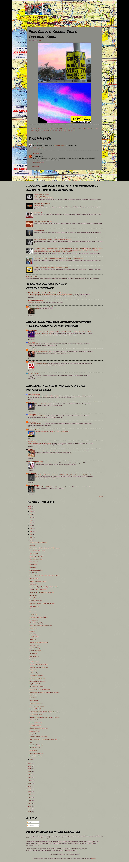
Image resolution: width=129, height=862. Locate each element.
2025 (29, 509)
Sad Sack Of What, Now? (36, 556)
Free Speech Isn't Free (71, 129)
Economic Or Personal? (36, 756)
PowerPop (31, 402)
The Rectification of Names (35, 461)
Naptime (37, 308)
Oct (31, 517)
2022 (29, 769)
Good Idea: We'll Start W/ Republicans (40, 689)
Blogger (93, 858)
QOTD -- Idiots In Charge (34, 423)
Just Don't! (32, 545)
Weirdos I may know (33, 343)
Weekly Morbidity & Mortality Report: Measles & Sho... (44, 587)
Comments (31, 825)
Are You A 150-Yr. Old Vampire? (38, 589)
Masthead (42, 16)
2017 (29, 783)
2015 (29, 789)
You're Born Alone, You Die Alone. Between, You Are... (44, 717)
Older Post (98, 174)
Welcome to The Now (34, 430)
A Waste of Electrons (38, 129)
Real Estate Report (34, 731)
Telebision (77, 16)
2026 (29, 506)
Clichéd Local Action (35, 650)
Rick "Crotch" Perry (31, 276)
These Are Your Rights (61, 131)
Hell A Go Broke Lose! (36, 720)
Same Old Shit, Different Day (37, 550)
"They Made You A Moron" (37, 686)
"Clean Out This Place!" (36, 703)
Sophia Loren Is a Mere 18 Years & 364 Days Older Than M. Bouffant (52, 239)
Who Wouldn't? (34, 573)
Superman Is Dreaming (36, 723)
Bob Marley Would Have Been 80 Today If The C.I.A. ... (44, 711)
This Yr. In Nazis (34, 645)
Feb (31, 540)
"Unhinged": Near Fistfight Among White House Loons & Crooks (51, 267)
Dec (31, 511)
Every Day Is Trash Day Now (37, 678)
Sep (31, 520)
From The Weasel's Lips (36, 559)
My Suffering (39, 131)
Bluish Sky (32, 631)
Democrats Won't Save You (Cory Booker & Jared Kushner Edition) (51, 431)
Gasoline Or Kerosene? (36, 600)
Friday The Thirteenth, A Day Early (39, 667)
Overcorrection (33, 564)
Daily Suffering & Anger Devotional (39, 664)
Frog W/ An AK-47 (35, 684)
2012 (29, 797)
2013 (29, 794)
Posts (30, 822)
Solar (31, 742)
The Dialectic (51, 131)
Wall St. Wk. (33, 670)
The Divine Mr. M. (33, 374)
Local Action (32, 131)
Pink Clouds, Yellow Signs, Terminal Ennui (41, 625)
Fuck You (79, 129)
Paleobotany (33, 634)
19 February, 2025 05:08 (39, 148)
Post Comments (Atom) (40, 178)
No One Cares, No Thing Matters (38, 542)
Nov (31, 514)
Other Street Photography (36, 745)
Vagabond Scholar (33, 350)
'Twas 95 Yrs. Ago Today (36, 623)
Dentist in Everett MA (59, 145)
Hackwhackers (32, 422)
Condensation (33, 612)
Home (31, 16)
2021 (29, 772)
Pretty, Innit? (33, 567)
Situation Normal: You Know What (39, 642)
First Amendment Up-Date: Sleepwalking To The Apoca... (45, 548)
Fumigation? (33, 734)
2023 (29, 766)
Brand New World (34, 637)
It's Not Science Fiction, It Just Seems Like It (46, 451)
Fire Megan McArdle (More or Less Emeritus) (41, 307)
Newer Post (31, 174)
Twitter (65, 16)
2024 (29, 763)
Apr (31, 534)
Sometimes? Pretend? (35, 709)
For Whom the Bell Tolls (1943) (43, 487)
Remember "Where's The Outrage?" (39, 736)
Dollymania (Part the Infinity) (42, 404)
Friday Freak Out (34, 606)
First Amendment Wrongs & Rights (39, 728)
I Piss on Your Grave (88, 129)
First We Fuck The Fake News (38, 681)
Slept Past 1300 (34, 700)
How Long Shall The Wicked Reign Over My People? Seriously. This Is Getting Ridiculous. (43, 196)
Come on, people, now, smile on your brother (46, 463)
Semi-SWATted (34, 553)
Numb (45, 131)
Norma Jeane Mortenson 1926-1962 (43, 221)
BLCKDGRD (32, 473)
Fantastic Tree (33, 698)
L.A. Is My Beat (32, 362)
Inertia (96, 129)
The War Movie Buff (34, 485)
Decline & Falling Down (36, 570)
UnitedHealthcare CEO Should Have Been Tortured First (44, 576)
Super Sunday (33, 695)
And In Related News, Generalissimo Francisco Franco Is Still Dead (44, 396)
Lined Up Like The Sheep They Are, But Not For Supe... (44, 692)
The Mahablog (32, 442)
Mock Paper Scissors (34, 394)
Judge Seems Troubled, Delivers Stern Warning (42, 603)
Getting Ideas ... (34, 628)
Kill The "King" (34, 614)
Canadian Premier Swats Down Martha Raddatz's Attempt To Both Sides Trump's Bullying (50, 294)
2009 (29, 806)
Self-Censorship (34, 673)
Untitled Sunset (34, 620)
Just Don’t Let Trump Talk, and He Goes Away (39, 443)
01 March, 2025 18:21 (38, 162)
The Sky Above (33, 653)
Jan (31, 759)
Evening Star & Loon (35, 747)
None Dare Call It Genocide (37, 706)
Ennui (52, 129)
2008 (29, 809)
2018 (29, 780)
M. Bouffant (36, 154)
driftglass (30, 449)
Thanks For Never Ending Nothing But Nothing (42, 592)
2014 (29, 792)
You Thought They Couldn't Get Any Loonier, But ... (42, 204)
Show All (101, 381)
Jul (31, 525)
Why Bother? (71, 131)
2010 (29, 803)
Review (54, 16)
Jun (31, 528)
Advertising (48, 129)
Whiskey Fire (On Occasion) (36, 300)
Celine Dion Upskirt (39, 230)
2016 (29, 786)
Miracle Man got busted (34, 302)
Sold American (33, 750)
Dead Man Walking (35, 648)
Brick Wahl (31, 342)
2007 (29, 812)
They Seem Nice (34, 578)
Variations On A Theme (36, 714)
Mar (31, 537)
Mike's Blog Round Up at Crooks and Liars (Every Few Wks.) (45, 293)
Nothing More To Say (35, 725)
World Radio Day (34, 662)
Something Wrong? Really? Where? (39, 617)
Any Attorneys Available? (36, 675)
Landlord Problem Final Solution (38, 581)
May (31, 531)
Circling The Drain (34, 598)
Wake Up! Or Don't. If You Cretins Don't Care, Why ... (44, 739)
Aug (31, 523)
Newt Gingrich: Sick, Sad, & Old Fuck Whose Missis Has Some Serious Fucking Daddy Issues (58, 258)
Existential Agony (59, 129)
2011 (29, 800)
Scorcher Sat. (33, 595)
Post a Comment (35, 166)
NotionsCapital (32, 414)
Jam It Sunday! (33, 584)
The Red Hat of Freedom (41, 363)
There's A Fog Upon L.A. (36, 753)
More (31, 609)
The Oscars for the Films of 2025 (43, 351)
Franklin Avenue (32, 330)
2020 (29, 774)
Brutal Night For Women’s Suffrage (37, 416)
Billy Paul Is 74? (38, 212)
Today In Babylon (34, 562)
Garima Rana (36, 143)
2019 (29, 777)
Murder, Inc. (33, 639)
